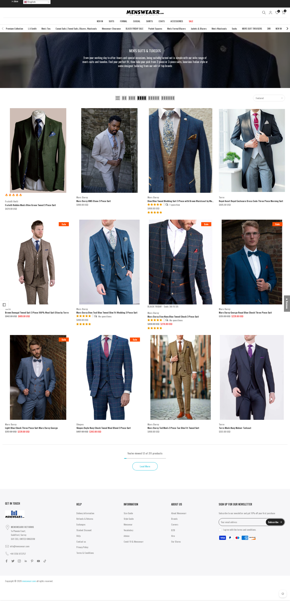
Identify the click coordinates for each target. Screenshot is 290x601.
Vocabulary (128, 530)
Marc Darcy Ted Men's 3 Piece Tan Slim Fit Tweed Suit (173, 428)
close (9, 1)
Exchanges (80, 524)
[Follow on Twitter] (12, 561)
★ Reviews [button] (287, 303)
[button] (155, 212)
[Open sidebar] (4, 305)
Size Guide (128, 513)
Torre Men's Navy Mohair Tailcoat (235, 428)
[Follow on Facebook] (6, 561)
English (31, 2)
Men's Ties (46, 28)
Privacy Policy (82, 547)
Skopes (80, 424)
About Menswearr (178, 513)
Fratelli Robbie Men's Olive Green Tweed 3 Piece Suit (30, 205)
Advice (126, 536)
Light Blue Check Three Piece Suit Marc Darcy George (31, 428)
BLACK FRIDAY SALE (134, 28)
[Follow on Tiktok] (44, 561)
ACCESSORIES (177, 21)
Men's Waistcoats (219, 28)
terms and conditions (246, 529)
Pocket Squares (155, 28)
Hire (173, 536)
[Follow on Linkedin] (25, 561)
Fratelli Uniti (11, 201)
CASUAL (136, 21)
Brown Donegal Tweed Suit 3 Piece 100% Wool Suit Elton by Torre (37, 312)
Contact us (81, 541)
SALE (191, 21)
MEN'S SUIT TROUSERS (252, 28)
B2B (173, 530)
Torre (221, 197)
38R (269, 28)
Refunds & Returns (84, 518)
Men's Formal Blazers (176, 28)
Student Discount (84, 530)
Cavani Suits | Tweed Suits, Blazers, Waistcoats (76, 28)
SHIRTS (149, 21)
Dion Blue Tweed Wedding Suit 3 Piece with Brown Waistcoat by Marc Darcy (184, 201)
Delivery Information (85, 513)
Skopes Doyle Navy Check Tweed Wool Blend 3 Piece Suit (103, 428)
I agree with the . (239, 529)
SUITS (111, 21)
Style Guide (129, 518)
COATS (162, 21)
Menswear (128, 524)
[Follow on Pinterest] (32, 561)
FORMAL (123, 21)
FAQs (78, 536)
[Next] (287, 28)
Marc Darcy (82, 197)
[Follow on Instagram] (19, 561)
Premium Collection (14, 28)
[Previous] (3, 28)
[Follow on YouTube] (38, 561)
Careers (174, 524)
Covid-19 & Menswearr (133, 541)
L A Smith (32, 28)
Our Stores (176, 541)
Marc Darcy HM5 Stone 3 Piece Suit (93, 201)
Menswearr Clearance (111, 28)
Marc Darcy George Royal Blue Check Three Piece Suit (245, 312)
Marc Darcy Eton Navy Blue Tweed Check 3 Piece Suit (173, 316)
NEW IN (100, 21)
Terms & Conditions (85, 552)
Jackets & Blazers (199, 28)
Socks (234, 28)
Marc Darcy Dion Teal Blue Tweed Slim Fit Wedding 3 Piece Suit (106, 312)
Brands (174, 518)
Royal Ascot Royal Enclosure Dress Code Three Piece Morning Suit (251, 201)
